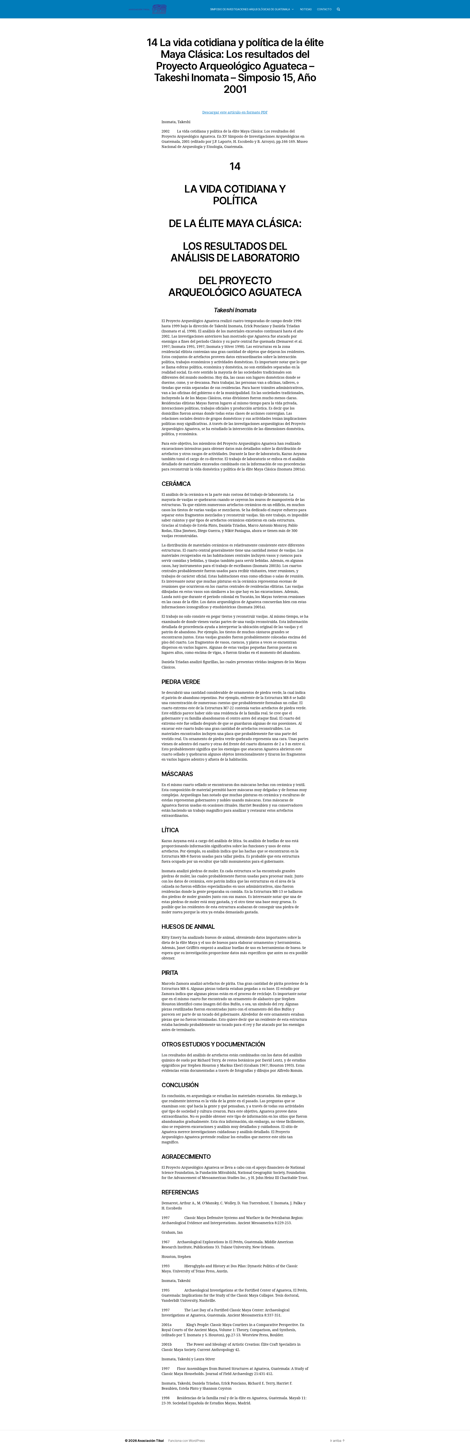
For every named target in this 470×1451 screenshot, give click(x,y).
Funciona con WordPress (186, 1441)
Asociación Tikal (151, 1441)
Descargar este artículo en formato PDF (235, 112)
